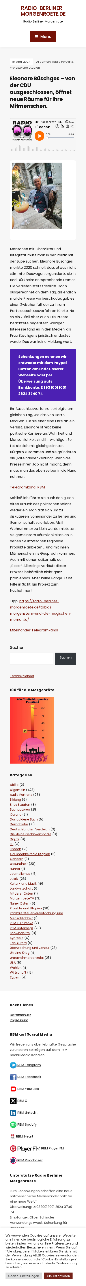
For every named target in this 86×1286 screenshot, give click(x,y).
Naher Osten (19, 903)
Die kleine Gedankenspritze (30, 834)
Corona (15, 814)
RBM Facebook (29, 1076)
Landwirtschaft (21, 888)
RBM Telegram (29, 1065)
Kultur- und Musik (23, 883)
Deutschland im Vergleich (30, 829)
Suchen (17, 647)
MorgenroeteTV (22, 898)
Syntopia (16, 938)
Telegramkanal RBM (27, 487)
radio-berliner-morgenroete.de (43, 10)
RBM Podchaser (30, 1160)
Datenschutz (20, 1014)
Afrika (14, 785)
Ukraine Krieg (20, 952)
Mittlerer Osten (21, 893)
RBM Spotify (27, 1124)
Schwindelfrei (20, 933)
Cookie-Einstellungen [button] (23, 1276)
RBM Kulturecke (21, 923)
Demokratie (19, 824)
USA (13, 962)
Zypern (15, 977)
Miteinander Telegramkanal (34, 630)
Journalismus (20, 873)
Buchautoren (20, 809)
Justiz (14, 879)
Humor (15, 869)
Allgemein (43, 62)
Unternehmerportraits (27, 958)
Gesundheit (19, 864)
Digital (14, 839)
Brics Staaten (20, 804)
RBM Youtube (28, 1088)
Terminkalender (22, 676)
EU (11, 844)
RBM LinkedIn (27, 1112)
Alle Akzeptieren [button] (58, 1276)
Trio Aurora (18, 943)
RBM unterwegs (21, 928)
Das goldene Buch (24, 819)
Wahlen (16, 967)
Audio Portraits (62, 62)
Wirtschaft (18, 972)
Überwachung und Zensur (29, 948)
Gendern (16, 859)
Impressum (19, 1020)
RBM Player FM (52, 1148)
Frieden (15, 849)
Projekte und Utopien (25, 68)
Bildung (15, 799)
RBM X (22, 1100)
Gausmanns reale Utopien (30, 854)
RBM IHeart (24, 1136)
